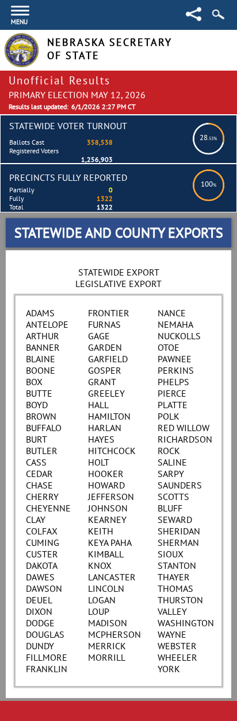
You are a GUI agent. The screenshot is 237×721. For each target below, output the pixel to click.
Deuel (39, 600)
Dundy (40, 646)
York (169, 669)
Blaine (40, 359)
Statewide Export (118, 272)
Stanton (177, 565)
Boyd (37, 404)
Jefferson (111, 496)
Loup (98, 611)
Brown (41, 416)
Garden (105, 347)
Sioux (171, 554)
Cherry (42, 496)
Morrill (106, 657)
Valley (172, 611)
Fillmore (46, 657)
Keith (100, 531)
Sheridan (179, 531)
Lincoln (106, 588)
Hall (98, 404)
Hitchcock (112, 450)
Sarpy (171, 473)
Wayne (172, 634)
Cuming (42, 542)
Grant (102, 381)
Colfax (42, 531)
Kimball (106, 554)
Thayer (174, 577)
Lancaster (112, 577)
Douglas (45, 634)
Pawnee (175, 359)
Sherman (178, 542)
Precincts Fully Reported (68, 177)
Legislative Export (118, 283)
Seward (175, 519)
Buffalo (44, 427)
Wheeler (177, 657)
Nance (172, 313)
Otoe (168, 347)
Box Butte (39, 387)
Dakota (42, 565)
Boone (40, 370)
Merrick (107, 646)
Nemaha (175, 324)
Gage (99, 336)
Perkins (176, 370)
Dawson (44, 588)
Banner (43, 347)
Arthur (42, 336)
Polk (168, 416)
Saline (172, 462)
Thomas (175, 588)
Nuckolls (179, 336)
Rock (169, 450)
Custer (42, 554)
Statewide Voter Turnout (68, 125)
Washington (186, 623)
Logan (102, 600)
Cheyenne (48, 508)
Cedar (39, 473)
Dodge (40, 623)
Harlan (104, 427)
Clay (35, 519)
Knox (100, 565)
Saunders (180, 485)
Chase (39, 485)
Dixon (39, 611)
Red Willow (183, 427)
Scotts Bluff (173, 502)
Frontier (108, 313)
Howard (106, 485)
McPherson (114, 634)
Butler (42, 450)
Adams (40, 313)
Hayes (101, 439)
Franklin (46, 669)
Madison (107, 623)
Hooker (106, 473)
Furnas (104, 324)
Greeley (106, 393)
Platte (173, 404)
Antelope (47, 324)
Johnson (108, 508)
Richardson (185, 439)
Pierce (172, 393)
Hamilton (109, 416)
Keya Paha (110, 542)
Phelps (173, 381)
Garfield (108, 359)
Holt (98, 462)
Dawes (40, 577)
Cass (36, 462)
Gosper (104, 370)
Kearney (107, 519)
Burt (36, 439)
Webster (177, 646)
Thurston (180, 600)
